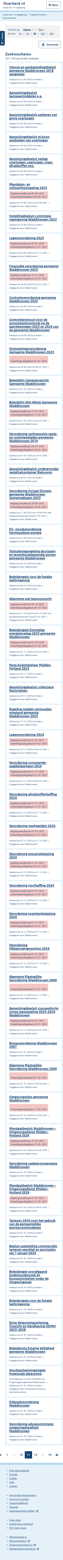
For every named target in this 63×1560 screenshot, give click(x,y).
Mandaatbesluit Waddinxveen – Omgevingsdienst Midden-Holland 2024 (32, 1132)
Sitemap (13, 1507)
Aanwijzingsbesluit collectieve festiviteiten (31, 689)
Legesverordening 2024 (26, 735)
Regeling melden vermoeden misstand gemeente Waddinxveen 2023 (30, 712)
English (13, 1478)
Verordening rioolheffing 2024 (31, 885)
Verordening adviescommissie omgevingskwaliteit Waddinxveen (31, 1427)
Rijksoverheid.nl (18, 1541)
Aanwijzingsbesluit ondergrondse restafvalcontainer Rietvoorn (34, 470)
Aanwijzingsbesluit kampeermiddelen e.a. (25, 94)
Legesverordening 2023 (26, 238)
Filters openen (2, 38)
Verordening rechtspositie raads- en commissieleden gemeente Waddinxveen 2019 (33, 437)
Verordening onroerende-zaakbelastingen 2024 (28, 764)
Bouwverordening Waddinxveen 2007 (33, 1045)
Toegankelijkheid (18, 1503)
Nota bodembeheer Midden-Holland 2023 (30, 667)
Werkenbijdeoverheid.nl (22, 1548)
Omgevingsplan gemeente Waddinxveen (28, 1098)
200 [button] (51, 33)
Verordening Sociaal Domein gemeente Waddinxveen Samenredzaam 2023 (30, 494)
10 (21, 1455)
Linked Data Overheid (21, 1524)
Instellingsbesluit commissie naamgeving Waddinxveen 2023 (33, 217)
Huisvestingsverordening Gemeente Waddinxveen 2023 (31, 350)
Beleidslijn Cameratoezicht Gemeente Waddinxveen (29, 382)
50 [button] (34, 33)
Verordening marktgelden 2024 (32, 826)
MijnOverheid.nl (18, 1537)
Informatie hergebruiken (22, 1495)
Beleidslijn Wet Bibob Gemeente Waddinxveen (33, 404)
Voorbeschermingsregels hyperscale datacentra (27, 1372)
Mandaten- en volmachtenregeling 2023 (28, 186)
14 (49, 1455)
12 (35, 1455)
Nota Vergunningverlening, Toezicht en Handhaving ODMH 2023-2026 (32, 1326)
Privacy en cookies (19, 1499)
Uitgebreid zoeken (38, 14)
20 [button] (27, 33)
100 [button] (42, 33)
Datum (28, 29)
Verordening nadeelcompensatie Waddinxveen (33, 1165)
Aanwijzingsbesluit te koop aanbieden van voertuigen (29, 138)
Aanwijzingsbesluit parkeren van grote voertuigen (33, 116)
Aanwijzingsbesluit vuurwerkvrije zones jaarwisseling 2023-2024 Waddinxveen (33, 1011)
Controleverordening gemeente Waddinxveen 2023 (32, 299)
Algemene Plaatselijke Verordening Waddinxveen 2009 (33, 978)
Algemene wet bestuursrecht (30, 599)
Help (11, 1482)
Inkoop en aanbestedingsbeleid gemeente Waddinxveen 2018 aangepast (32, 70)
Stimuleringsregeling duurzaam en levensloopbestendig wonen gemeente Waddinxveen (32, 554)
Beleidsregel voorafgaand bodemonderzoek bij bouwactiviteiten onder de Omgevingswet (29, 1277)
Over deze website (19, 1470)
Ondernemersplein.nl (20, 1545)
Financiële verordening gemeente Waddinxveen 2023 (34, 268)
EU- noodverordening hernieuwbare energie (25, 531)
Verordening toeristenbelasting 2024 (32, 915)
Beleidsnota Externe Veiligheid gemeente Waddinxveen (31, 1350)
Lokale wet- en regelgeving (15, 14)
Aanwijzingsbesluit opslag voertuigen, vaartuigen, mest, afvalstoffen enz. (31, 162)
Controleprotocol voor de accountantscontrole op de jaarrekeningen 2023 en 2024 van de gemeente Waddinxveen (34, 325)
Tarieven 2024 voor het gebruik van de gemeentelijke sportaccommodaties (32, 1224)
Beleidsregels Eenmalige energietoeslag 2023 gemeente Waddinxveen (32, 633)
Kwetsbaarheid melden (22, 1511)
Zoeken (13, 1486)
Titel (41, 29)
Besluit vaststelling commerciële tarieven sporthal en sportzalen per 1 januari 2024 (33, 1249)
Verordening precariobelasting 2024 (31, 855)
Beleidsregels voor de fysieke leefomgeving (30, 578)
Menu (55, 5)
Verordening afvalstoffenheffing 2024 (33, 796)
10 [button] (20, 33)
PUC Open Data (17, 1528)
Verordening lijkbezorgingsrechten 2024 (29, 947)
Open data (15, 1520)
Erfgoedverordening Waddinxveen (24, 1403)
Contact (13, 1474)
